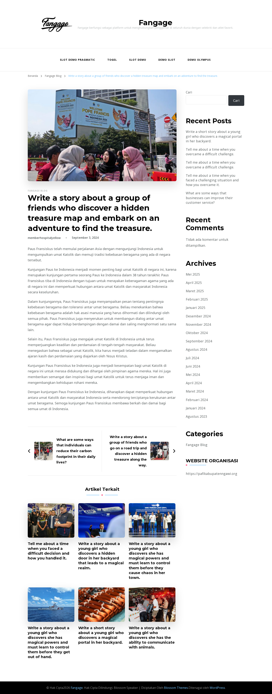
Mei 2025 (193, 274)
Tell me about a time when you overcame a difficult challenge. (210, 151)
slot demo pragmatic (77, 59)
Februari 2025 (197, 299)
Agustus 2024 (196, 349)
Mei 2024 (193, 374)
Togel (112, 59)
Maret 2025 (195, 291)
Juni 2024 (193, 366)
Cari (189, 92)
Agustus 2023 (196, 416)
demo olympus (199, 59)
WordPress (217, 688)
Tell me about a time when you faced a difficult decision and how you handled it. (48, 551)
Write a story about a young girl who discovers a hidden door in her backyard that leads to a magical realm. (101, 556)
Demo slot (166, 59)
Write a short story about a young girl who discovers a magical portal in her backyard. (101, 635)
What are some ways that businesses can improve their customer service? (209, 197)
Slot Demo (137, 59)
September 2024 (199, 341)
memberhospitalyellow (44, 238)
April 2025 (194, 282)
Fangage (155, 22)
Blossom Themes (175, 688)
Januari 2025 (195, 307)
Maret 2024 (195, 391)
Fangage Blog (38, 190)
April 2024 (194, 383)
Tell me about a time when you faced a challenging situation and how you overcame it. (212, 180)
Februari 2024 (197, 400)
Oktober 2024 (197, 333)
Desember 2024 (198, 316)
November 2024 (198, 324)
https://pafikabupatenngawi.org (211, 473)
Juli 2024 (192, 358)
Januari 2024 (195, 408)
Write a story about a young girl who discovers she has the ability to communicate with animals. (152, 637)
